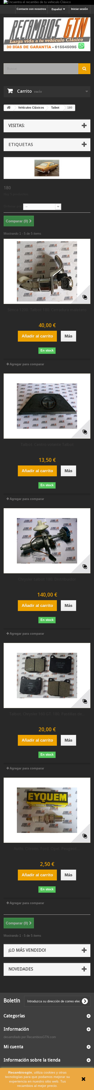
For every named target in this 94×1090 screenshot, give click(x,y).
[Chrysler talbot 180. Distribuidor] (47, 541)
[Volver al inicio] (8, 108)
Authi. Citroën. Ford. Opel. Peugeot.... (47, 848)
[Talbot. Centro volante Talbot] (47, 406)
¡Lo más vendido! (27, 950)
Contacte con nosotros (31, 8)
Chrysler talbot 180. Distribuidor (47, 579)
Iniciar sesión (79, 8)
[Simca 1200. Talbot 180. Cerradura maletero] (47, 271)
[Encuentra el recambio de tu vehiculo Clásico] (47, 2)
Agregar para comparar (27, 364)
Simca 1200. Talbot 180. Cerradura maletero (47, 309)
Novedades (20, 968)
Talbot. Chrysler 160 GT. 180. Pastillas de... (47, 713)
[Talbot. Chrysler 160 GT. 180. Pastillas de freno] (47, 675)
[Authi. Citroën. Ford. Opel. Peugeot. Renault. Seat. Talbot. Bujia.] (47, 810)
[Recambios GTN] (47, 34)
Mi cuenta (13, 1046)
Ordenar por (13, 206)
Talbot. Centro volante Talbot (47, 444)
